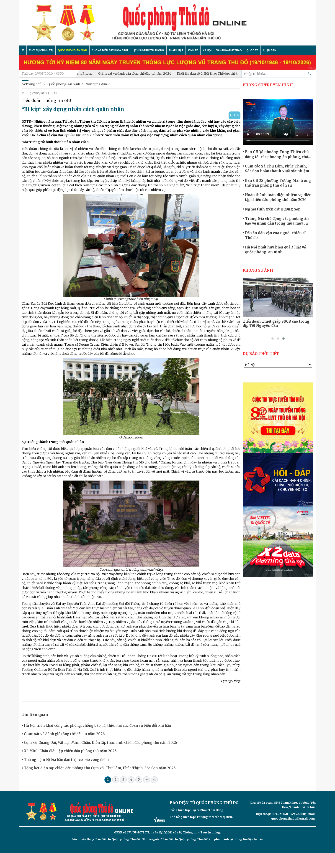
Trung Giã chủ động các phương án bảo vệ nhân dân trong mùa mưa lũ (277, 220)
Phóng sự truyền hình (268, 85)
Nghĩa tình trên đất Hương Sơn (273, 209)
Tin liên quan (35, 714)
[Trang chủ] (23, 50)
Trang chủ (33, 84)
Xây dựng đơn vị (98, 84)
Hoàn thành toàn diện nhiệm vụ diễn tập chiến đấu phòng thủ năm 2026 (278, 197)
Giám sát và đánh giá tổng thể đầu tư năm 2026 (107, 73)
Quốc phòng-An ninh (63, 84)
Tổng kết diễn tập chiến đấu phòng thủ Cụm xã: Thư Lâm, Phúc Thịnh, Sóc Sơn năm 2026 (99, 768)
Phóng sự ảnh (258, 270)
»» (154, 779)
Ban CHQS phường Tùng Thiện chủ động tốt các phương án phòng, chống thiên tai (279, 154)
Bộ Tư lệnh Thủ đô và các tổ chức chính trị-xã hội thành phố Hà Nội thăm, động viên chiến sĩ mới (278, 325)
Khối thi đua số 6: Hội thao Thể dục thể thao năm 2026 (191, 73)
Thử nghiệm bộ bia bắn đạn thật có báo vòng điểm (66, 759)
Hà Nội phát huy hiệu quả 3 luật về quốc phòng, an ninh (275, 249)
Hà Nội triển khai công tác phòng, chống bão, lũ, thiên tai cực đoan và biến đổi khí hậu (97, 725)
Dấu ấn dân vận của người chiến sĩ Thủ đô (275, 235)
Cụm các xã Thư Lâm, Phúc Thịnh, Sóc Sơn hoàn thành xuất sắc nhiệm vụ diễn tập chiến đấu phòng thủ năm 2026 (278, 169)
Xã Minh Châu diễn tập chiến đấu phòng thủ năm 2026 (70, 751)
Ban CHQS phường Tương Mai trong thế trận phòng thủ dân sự (278, 182)
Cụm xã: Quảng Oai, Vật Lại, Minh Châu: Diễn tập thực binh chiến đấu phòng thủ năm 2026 (100, 742)
